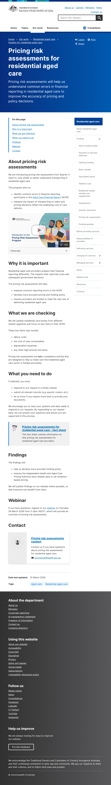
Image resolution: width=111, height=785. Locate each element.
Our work (38, 28)
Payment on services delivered (88, 154)
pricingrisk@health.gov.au (48, 557)
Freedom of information (20, 620)
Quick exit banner (17, 663)
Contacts (81, 291)
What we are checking (23, 133)
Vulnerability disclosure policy (23, 674)
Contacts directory (18, 628)
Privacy (12, 659)
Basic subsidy (85, 169)
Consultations (15, 698)
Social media (15, 667)
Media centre (15, 690)
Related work (82, 277)
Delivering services (85, 248)
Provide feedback (21, 747)
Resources (52, 28)
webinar (51, 508)
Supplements (84, 203)
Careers (80, 7)
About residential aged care (87, 130)
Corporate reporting (18, 613)
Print (93, 39)
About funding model (88, 146)
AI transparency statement (21, 616)
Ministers (90, 7)
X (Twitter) (13, 709)
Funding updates (86, 224)
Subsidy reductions (87, 210)
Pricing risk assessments (89, 217)
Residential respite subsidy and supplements (87, 193)
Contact (16, 150)
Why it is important (22, 129)
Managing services (85, 263)
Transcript (15, 250)
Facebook (13, 702)
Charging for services (86, 255)
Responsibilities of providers (84, 239)
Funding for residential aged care (25, 42)
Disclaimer (13, 655)
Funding (80, 138)
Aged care (36, 584)
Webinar (16, 146)
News (99, 7)
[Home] (30, 8)
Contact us (96, 12)
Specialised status (87, 176)
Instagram (13, 717)
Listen (81, 39)
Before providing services (88, 231)
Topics (24, 28)
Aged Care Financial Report (46, 197)
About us (69, 7)
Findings (16, 142)
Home (14, 28)
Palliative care (85, 183)
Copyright (13, 651)
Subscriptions (15, 670)
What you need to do (23, 137)
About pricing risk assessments (28, 124)
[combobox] (77, 18)
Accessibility (14, 648)
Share (81, 43)
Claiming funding (86, 162)
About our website (17, 644)
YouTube (12, 713)
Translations (93, 28)
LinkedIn (12, 706)
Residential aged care (44, 39)
